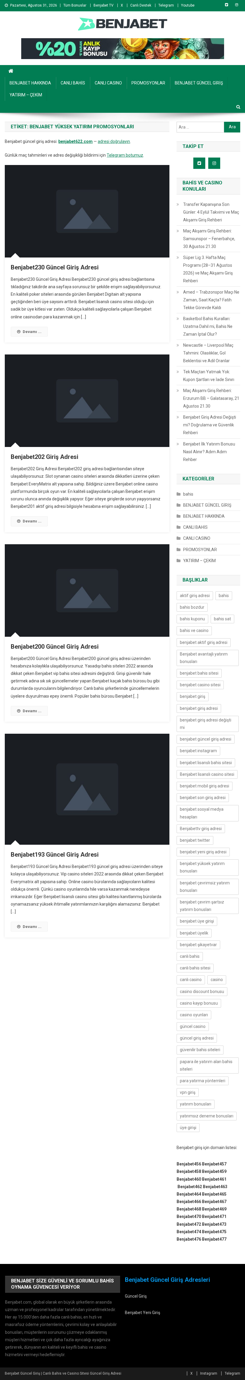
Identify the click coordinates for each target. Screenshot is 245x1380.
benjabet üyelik (194, 933)
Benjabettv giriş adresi (201, 828)
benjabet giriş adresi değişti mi (205, 724)
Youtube (188, 5)
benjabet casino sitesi (200, 684)
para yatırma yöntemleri (202, 1080)
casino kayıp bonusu (199, 1003)
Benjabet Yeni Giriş (142, 1312)
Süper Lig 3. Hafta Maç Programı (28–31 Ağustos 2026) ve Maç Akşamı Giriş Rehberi (208, 269)
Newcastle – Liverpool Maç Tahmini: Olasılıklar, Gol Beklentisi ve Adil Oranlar (208, 353)
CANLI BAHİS (73, 83)
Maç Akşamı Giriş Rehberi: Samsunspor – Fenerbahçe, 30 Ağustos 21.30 (209, 239)
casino (217, 979)
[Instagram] (236, 4)
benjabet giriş (192, 696)
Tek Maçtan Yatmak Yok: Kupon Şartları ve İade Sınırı (208, 375)
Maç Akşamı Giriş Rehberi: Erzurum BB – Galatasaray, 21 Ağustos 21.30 (211, 398)
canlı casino (191, 979)
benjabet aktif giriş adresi (203, 642)
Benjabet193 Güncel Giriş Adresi (55, 854)
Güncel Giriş (136, 1296)
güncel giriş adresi (197, 1038)
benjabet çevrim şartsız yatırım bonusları (202, 906)
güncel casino (193, 1026)
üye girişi (188, 1127)
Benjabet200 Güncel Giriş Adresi (55, 646)
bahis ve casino (194, 630)
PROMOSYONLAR (148, 83)
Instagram (208, 1373)
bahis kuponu (192, 618)
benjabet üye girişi (197, 921)
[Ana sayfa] (11, 71)
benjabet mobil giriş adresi (204, 786)
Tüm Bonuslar (74, 5)
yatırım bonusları (195, 1104)
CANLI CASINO (108, 83)
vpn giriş (187, 1092)
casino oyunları (194, 1014)
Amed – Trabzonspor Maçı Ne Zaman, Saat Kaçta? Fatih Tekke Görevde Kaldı (211, 300)
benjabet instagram (198, 750)
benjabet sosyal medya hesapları (201, 813)
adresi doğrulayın (114, 141)
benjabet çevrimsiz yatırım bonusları (205, 887)
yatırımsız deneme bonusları (206, 1116)
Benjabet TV (104, 5)
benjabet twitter (195, 840)
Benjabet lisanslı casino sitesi (207, 774)
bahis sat (222, 618)
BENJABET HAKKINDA (30, 83)
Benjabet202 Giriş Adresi (44, 456)
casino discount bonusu (202, 991)
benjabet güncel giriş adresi (205, 739)
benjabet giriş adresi (199, 708)
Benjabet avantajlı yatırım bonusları (204, 658)
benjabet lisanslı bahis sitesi (206, 762)
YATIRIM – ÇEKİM (26, 94)
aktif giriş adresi (195, 595)
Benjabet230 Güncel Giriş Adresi (55, 267)
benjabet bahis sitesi (199, 673)
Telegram (166, 5)
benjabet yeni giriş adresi (203, 851)
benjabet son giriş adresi (203, 797)
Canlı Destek (140, 5)
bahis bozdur (192, 607)
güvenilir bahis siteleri (200, 1049)
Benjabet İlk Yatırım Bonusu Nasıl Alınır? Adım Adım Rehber (209, 452)
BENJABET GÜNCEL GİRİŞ (199, 83)
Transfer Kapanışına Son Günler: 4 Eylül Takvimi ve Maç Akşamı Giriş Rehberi (211, 212)
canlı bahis (190, 956)
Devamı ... (32, 331)
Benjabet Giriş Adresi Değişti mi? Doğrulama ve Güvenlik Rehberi (209, 425)
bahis (188, 494)
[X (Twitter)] (226, 4)
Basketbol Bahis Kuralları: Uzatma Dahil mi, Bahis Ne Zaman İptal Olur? (207, 326)
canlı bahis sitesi (195, 968)
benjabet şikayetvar (198, 944)
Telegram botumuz (125, 155)
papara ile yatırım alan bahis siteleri (206, 1065)
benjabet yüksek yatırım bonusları (202, 867)
